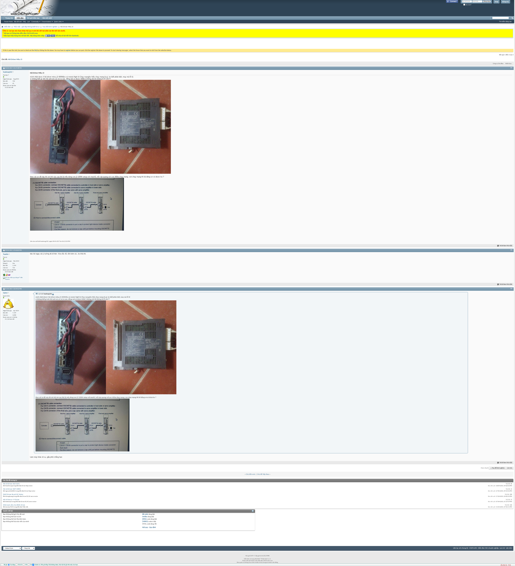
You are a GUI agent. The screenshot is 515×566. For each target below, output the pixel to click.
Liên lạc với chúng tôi (460, 548)
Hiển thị (507, 63)
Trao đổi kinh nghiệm (50, 27)
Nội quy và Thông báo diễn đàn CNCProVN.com (21, 33)
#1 (511, 68)
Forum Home (8, 21)
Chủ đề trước (250, 474)
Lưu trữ (502, 548)
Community (35, 21)
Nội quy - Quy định (149, 527)
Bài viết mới (18, 21)
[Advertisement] (223, 44)
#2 (511, 250)
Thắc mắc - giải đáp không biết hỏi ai (26, 27)
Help (496, 2)
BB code (145, 514)
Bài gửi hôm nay (33, 18)
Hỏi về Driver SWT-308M (12, 489)
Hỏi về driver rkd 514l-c (11, 484)
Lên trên (509, 468)
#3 (511, 289)
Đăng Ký (505, 2)
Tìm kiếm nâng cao (505, 21)
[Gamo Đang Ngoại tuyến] (8, 304)
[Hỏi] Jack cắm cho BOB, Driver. (14, 505)
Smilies (144, 517)
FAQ (24, 21)
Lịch (28, 21)
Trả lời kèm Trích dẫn (506, 246)
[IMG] (144, 519)
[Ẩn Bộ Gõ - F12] (506, 565)
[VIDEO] (145, 521)
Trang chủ (9, 18)
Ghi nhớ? (468, 5)
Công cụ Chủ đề (497, 63)
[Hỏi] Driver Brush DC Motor (13, 494)
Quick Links (58, 21)
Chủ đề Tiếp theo (263, 474)
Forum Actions (46, 21)
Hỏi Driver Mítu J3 (15, 59)
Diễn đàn (20, 18)
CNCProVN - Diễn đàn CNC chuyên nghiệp (484, 548)
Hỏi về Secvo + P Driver (11, 500)
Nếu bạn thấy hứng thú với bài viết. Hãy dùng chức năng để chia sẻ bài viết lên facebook (41, 36)
